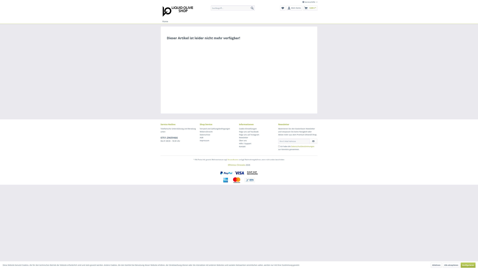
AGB (201, 137)
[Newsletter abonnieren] (313, 141)
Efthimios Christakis (236, 165)
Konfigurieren (468, 265)
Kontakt (242, 146)
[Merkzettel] (282, 8)
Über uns (243, 140)
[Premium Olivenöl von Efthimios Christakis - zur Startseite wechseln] (178, 12)
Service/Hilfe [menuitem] (310, 2)
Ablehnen (436, 265)
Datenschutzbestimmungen (302, 146)
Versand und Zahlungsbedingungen (215, 129)
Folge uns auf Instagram (249, 135)
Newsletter (243, 137)
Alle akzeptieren (451, 265)
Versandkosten (233, 160)
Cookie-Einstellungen (248, 129)
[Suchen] (252, 8)
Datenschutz (205, 135)
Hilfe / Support (245, 143)
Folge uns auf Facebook (249, 132)
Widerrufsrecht (206, 132)
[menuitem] (233, 8)
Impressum (204, 140)
